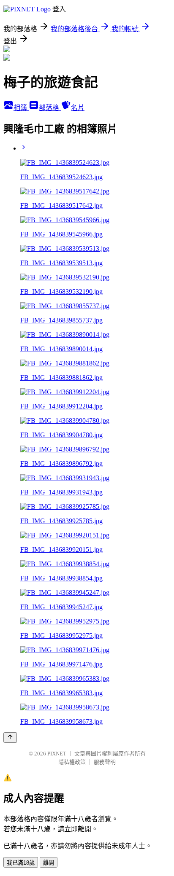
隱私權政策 (72, 762)
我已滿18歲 (21, 863)
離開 (48, 863)
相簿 (21, 107)
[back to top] (10, 737)
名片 (77, 107)
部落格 (50, 107)
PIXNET (56, 753)
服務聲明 (105, 762)
